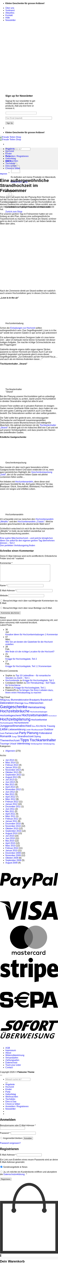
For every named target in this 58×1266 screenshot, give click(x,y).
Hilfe (7, 18)
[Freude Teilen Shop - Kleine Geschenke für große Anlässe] (10, 138)
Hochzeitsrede (12, 680)
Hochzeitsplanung (15, 719)
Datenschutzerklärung (14, 1174)
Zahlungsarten (12, 1060)
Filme (26, 703)
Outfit (2, 733)
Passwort (5, 1133)
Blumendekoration (20, 700)
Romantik (5, 736)
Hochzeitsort (52, 716)
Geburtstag (10, 158)
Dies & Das (10, 1101)
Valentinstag (23, 743)
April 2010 (10, 843)
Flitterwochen (36, 703)
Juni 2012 (10, 792)
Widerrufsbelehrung (14, 1055)
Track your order (13, 1065)
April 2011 (10, 814)
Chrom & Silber (12, 1104)
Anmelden (28, 1138)
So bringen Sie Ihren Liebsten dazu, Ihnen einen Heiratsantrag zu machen (29, 691)
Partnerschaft (11, 733)
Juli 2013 (9, 779)
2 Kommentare (44, 666)
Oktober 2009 (11, 858)
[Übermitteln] (6, 1082)
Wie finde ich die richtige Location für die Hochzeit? (29, 651)
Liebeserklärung (16, 729)
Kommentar (6, 563)
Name (3, 585)
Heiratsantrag (36, 707)
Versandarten (11, 1058)
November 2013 (13, 770)
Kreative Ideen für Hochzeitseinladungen (24, 634)
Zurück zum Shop (13, 211)
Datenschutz (11, 1062)
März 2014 (10, 762)
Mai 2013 (9, 784)
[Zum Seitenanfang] (1, 1075)
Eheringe (19, 703)
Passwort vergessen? (10, 1143)
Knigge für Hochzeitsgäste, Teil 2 (21, 659)
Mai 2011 (9, 811)
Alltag (3, 700)
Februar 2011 (11, 819)
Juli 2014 (9, 760)
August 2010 (11, 833)
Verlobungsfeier (36, 744)
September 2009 (13, 860)
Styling (37, 736)
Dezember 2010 (13, 823)
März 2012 (10, 799)
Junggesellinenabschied (15, 725)
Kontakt (9, 15)
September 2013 (13, 775)
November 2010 (13, 826)
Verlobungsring (48, 744)
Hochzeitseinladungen (38, 712)
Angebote (10, 149)
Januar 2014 (11, 767)
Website (4, 595)
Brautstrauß (46, 700)
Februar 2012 (11, 801)
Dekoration (7, 702)
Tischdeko (10, 163)
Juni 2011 (10, 809)
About (8, 1053)
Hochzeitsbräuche (15, 711)
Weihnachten (11, 161)
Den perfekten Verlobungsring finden (17, 545)
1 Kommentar (51, 634)
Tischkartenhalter (43, 740)
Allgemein (3, 174)
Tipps (24, 740)
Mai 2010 (9, 841)
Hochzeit (9, 151)
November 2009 (13, 855)
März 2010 (10, 845)
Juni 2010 (10, 838)
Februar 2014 (11, 765)
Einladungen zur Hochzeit (22, 328)
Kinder (8, 153)
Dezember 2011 (13, 806)
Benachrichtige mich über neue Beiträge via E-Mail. (27, 608)
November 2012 (13, 789)
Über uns (9, 8)
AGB (7, 1048)
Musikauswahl (37, 730)
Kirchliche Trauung (45, 726)
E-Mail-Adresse (8, 590)
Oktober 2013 (11, 772)
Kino (34, 726)
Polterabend (45, 733)
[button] (10, 20)
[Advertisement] (29, 257)
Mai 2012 (9, 794)
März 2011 (10, 816)
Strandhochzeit (25, 736)
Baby (8, 700)
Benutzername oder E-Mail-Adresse (18, 1125)
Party (7, 156)
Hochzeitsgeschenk (10, 715)
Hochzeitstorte (21, 722)
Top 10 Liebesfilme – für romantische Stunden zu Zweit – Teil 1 (28, 676)
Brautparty (34, 700)
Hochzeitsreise (39, 719)
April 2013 (10, 787)
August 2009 (11, 863)
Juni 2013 (10, 782)
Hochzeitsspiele (6, 723)
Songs (14, 737)
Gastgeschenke (13, 706)
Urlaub (13, 743)
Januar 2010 (11, 850)
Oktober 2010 (11, 828)
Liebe (4, 729)
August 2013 (11, 777)
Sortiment (10, 10)
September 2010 (13, 831)
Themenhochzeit (10, 740)
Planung (32, 733)
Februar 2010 (11, 848)
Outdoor (48, 729)
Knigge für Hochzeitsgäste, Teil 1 (21, 666)
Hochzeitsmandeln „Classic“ (31, 521)
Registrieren (5, 1179)
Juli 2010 (9, 836)
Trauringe (4, 743)
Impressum (10, 1050)
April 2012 (10, 797)
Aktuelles (9, 13)
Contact (9, 1067)
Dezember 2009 (13, 853)
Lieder (28, 730)
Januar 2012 (11, 804)
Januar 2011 (11, 821)
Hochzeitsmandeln (24, 481)
